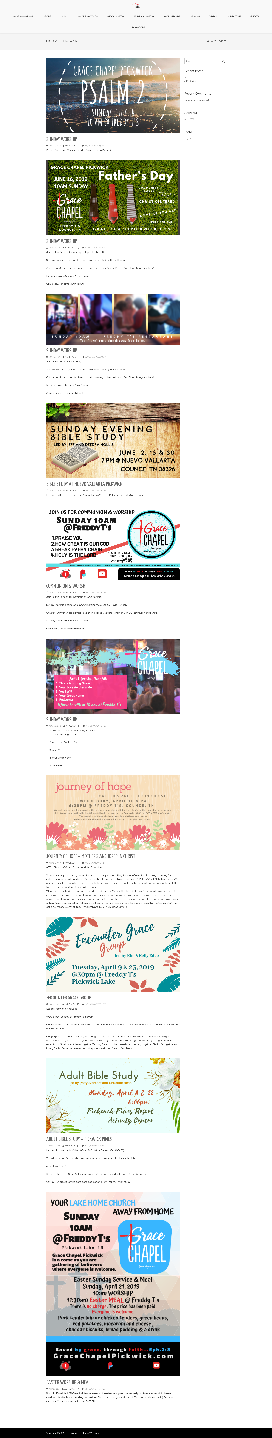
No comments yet (95, 146)
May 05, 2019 (55, 726)
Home (213, 41)
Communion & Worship (67, 586)
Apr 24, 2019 (54, 863)
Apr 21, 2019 (54, 1389)
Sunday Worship (61, 139)
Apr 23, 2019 (54, 1004)
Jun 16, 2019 (55, 248)
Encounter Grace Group (68, 998)
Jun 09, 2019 (55, 357)
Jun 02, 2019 (55, 490)
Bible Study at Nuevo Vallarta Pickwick (84, 484)
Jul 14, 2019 (55, 146)
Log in (187, 138)
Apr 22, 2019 (54, 1146)
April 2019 (189, 119)
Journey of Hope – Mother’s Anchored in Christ (90, 856)
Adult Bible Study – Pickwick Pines (79, 1139)
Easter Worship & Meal (68, 1382)
